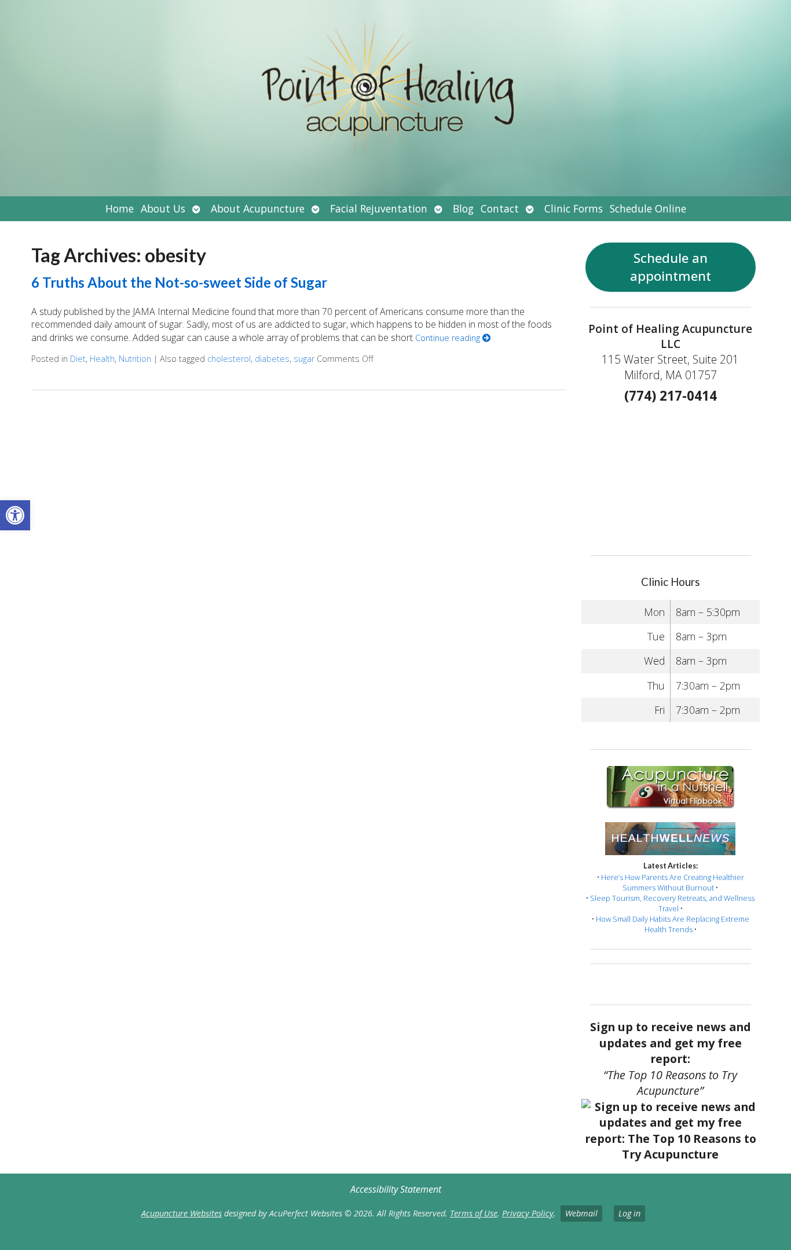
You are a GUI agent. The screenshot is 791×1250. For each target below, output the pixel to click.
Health (102, 358)
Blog (463, 208)
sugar (304, 358)
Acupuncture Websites (181, 1213)
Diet (78, 358)
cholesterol (229, 358)
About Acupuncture (258, 208)
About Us (163, 208)
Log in (629, 1213)
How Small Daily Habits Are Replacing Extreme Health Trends (672, 924)
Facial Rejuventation (378, 208)
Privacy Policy (528, 1213)
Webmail (581, 1213)
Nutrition (135, 358)
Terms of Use (473, 1213)
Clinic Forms (573, 208)
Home (119, 208)
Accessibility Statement (395, 1189)
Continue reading (448, 337)
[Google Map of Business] (670, 475)
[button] (15, 515)
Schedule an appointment (670, 267)
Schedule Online (648, 208)
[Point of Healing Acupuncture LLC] (395, 98)
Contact (500, 208)
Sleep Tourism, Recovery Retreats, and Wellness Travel (672, 903)
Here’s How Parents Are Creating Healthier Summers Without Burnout (672, 882)
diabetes (272, 358)
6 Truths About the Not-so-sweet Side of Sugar (179, 282)
